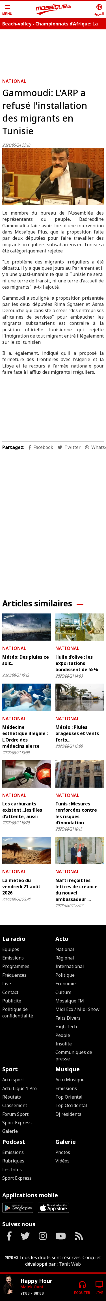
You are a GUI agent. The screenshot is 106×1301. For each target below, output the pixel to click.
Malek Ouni (31, 1286)
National (14, 81)
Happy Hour (36, 1280)
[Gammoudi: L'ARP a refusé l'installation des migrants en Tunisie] (53, 176)
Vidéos (62, 1161)
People (62, 1035)
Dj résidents (68, 1114)
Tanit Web (70, 1264)
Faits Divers (68, 1018)
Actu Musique (70, 1080)
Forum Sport (15, 1114)
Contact (10, 992)
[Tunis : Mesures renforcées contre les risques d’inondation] (79, 773)
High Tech (66, 1026)
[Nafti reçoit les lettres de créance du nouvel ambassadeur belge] (79, 850)
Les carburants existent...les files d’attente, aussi (22, 810)
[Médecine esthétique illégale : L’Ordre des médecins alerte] (26, 697)
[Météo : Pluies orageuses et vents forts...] (79, 697)
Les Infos (12, 1169)
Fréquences (14, 975)
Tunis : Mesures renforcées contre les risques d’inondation (76, 813)
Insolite (63, 1044)
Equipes (10, 949)
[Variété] (9, 1285)
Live (6, 983)
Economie (65, 983)
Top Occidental (71, 1105)
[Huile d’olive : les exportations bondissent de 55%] (79, 627)
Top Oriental (69, 1097)
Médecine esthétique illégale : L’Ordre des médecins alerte (25, 736)
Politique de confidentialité (17, 1012)
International (69, 966)
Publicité (11, 1001)
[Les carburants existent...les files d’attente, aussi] (26, 773)
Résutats (11, 1097)
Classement (14, 1105)
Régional (64, 958)
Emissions (13, 958)
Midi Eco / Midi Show (77, 1009)
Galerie (10, 1131)
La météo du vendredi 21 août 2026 (21, 886)
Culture (63, 992)
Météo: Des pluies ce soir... (25, 660)
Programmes (15, 966)
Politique (65, 975)
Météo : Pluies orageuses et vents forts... (77, 733)
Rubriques (13, 1161)
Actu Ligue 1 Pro (19, 1088)
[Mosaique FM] (53, 10)
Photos (62, 1152)
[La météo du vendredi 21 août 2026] (26, 850)
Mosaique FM (69, 1001)
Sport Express (17, 1123)
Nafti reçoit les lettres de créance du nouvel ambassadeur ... (76, 889)
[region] (53, 521)
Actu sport (13, 1080)
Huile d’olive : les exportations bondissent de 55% (76, 663)
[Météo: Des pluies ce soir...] (26, 627)
